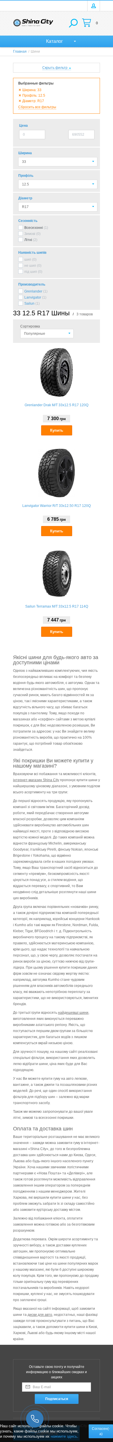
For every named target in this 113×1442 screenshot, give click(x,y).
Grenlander (33, 291)
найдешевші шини (73, 1013)
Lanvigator (32, 297)
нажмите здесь (64, 1436)
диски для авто (40, 1315)
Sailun (29, 303)
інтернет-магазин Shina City (36, 780)
